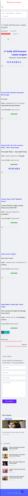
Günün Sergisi (18, 13)
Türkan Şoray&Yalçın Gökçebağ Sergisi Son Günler (16, 448)
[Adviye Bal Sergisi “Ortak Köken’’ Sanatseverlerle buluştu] (5, 456)
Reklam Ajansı (18, 493)
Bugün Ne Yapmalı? (10, 13)
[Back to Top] (22, 491)
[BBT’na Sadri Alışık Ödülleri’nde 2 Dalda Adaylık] (5, 463)
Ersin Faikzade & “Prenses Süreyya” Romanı (13, 432)
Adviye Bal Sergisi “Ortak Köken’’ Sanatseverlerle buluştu (17, 455)
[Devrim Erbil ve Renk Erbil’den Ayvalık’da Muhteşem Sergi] (5, 478)
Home (3, 13)
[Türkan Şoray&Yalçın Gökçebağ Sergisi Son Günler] (5, 449)
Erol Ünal (8, 418)
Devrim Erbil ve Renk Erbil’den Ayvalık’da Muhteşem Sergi (16, 477)
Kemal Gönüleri (4, 31)
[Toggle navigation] (2, 7)
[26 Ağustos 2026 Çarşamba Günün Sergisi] (5, 471)
